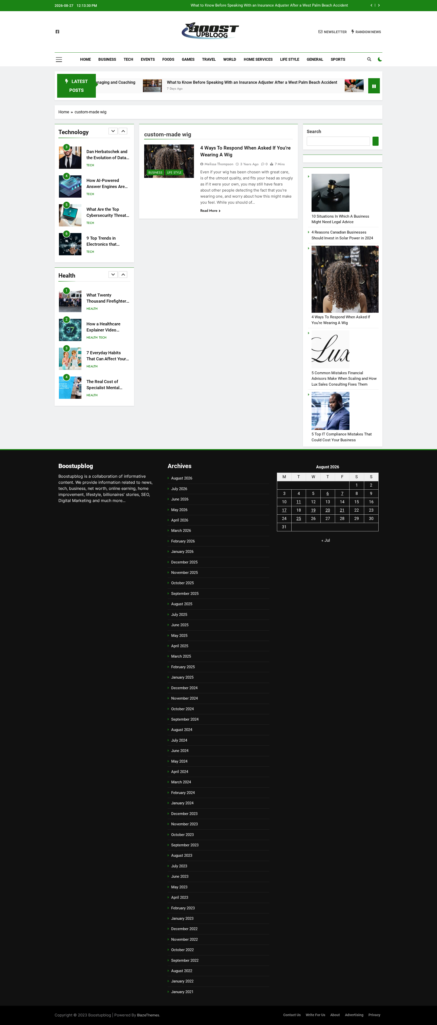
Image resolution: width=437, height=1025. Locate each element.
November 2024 (184, 698)
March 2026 (181, 530)
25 (298, 518)
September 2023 (185, 845)
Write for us (315, 1015)
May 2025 (179, 635)
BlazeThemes (148, 1015)
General (315, 59)
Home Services (258, 59)
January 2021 (182, 992)
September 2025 (185, 593)
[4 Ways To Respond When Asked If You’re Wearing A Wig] (169, 161)
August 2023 (181, 855)
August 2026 (181, 478)
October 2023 (182, 834)
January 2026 (182, 551)
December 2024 (184, 688)
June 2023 (179, 876)
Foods (168, 59)
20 (327, 510)
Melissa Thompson (219, 163)
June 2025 (179, 625)
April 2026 (179, 520)
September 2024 (185, 719)
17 (284, 510)
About (335, 1015)
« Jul (325, 540)
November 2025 (184, 572)
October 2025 (182, 583)
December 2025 (184, 562)
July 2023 (179, 866)
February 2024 (183, 792)
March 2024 (181, 782)
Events (148, 59)
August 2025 (181, 604)
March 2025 (181, 656)
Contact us (292, 1015)
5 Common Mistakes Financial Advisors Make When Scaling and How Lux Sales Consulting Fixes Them (344, 379)
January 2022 (182, 981)
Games (188, 59)
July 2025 (179, 614)
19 (313, 510)
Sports (338, 59)
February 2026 (183, 541)
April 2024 (179, 771)
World (229, 59)
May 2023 (179, 887)
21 (342, 510)
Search (314, 131)
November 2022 (184, 939)
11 (298, 501)
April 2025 (179, 646)
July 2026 (179, 489)
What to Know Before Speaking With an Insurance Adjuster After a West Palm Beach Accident (269, 6)
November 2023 (184, 824)
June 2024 (179, 750)
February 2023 (183, 908)
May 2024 (179, 761)
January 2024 (182, 803)
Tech (128, 59)
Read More (208, 210)
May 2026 (179, 510)
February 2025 (183, 667)
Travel (209, 59)
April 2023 (179, 897)
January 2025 (182, 677)
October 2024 (182, 709)
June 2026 (179, 499)
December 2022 (184, 929)
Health (92, 308)
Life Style (289, 59)
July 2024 (179, 740)
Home (85, 59)
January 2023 (182, 918)
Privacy (374, 1015)
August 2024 (181, 729)
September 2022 (185, 960)
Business (107, 59)
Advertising (354, 1015)
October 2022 (182, 950)
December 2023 (184, 813)
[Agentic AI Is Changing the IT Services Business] (325, 85)
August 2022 (181, 971)
